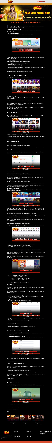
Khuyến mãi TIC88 (16, 437)
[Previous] (7, 421)
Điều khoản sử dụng (16, 435)
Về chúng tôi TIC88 (16, 432)
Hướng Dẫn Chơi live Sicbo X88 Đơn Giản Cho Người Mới (38, 422)
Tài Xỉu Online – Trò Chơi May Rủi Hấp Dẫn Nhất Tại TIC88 (13, 422)
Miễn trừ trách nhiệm (17, 436)
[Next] (43, 421)
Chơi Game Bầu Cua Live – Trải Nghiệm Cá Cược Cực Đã (25, 422)
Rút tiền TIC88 (29, 436)
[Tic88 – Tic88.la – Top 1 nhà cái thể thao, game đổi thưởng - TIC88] (10, 1)
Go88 (8, 411)
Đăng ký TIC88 (29, 432)
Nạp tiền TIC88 (29, 435)
